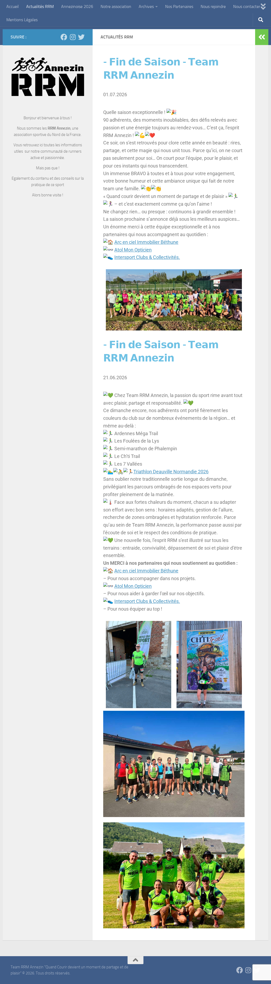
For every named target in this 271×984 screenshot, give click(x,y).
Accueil (12, 6)
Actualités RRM (40, 6)
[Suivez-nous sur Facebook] (64, 37)
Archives (146, 6)
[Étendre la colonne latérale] (261, 37)
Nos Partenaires (179, 6)
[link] (146, 242)
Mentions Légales (22, 19)
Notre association (116, 6)
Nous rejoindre (213, 6)
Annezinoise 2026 (77, 6)
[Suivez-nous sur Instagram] (72, 37)
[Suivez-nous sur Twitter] (81, 37)
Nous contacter (246, 6)
